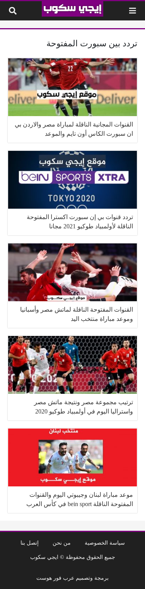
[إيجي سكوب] (72, 9)
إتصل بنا (29, 543)
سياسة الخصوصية (105, 543)
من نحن (62, 543)
